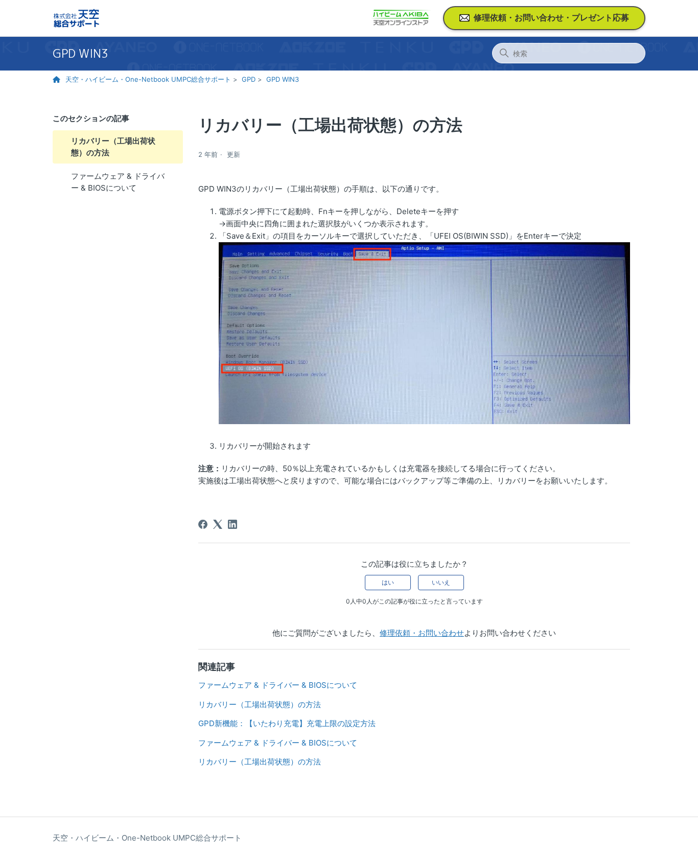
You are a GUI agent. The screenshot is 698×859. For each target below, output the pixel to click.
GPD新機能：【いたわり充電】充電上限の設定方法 (287, 723)
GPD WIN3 (80, 53)
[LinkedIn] (232, 524)
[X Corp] (217, 524)
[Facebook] (202, 524)
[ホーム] (76, 18)
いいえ (441, 582)
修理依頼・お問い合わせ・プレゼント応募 (551, 17)
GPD (248, 79)
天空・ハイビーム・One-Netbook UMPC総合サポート (148, 79)
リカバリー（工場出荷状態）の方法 (113, 146)
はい (388, 582)
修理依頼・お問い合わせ (422, 633)
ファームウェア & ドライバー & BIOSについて (118, 182)
